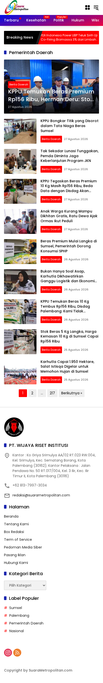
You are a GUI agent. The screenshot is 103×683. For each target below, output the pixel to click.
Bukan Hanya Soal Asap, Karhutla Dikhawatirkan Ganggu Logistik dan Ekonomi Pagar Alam (67, 278)
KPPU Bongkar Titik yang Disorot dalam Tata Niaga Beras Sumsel (69, 125)
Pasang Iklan (15, 554)
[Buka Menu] (87, 7)
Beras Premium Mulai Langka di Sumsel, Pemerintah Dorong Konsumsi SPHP (68, 246)
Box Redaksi (14, 531)
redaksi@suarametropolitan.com (41, 495)
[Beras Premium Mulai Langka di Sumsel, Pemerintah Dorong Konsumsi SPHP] (20, 251)
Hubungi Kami (16, 562)
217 (52, 393)
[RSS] (17, 653)
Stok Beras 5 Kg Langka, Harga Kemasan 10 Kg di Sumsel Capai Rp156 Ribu (69, 336)
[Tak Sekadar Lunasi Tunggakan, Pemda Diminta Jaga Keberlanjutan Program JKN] (20, 161)
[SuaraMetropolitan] (16, 7)
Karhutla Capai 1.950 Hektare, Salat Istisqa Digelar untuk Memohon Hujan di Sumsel (67, 366)
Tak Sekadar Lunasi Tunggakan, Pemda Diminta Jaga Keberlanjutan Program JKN (69, 155)
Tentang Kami (16, 524)
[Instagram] (8, 653)
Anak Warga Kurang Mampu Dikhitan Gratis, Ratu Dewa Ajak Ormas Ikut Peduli (69, 216)
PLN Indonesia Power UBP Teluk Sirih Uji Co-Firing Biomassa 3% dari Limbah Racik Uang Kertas (58, 37)
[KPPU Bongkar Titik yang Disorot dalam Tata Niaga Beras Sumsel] (20, 131)
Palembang (19, 615)
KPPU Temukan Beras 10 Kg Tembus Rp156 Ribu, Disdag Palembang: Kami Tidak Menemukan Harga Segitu (65, 309)
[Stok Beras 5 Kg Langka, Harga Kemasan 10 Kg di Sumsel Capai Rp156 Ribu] (20, 341)
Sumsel (15, 607)
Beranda (11, 516)
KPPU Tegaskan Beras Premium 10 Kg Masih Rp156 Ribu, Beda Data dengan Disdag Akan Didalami (68, 188)
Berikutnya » (71, 393)
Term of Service (18, 539)
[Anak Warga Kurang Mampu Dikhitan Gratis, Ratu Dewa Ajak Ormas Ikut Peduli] (20, 221)
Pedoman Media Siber (23, 547)
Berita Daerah (18, 84)
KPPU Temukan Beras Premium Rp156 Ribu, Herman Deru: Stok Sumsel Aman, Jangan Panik (51, 95)
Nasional (16, 630)
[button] (96, 7)
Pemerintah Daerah (26, 623)
